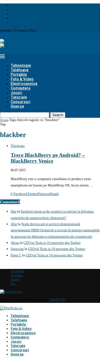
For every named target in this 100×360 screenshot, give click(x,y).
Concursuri (20, 102)
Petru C (16, 255)
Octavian (17, 249)
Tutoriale (19, 97)
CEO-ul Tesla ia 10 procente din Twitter (52, 243)
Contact (16, 23)
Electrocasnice (24, 83)
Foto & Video (22, 79)
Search (57, 115)
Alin (14, 224)
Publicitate (18, 18)
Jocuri (16, 93)
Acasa (4, 120)
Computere (20, 88)
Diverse (17, 106)
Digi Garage (19, 10)
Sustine (16, 14)
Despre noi (18, 5)
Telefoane (20, 70)
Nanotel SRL (58, 300)
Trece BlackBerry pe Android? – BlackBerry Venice (48, 158)
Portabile (19, 74)
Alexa (15, 243)
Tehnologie (21, 65)
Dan (14, 211)
